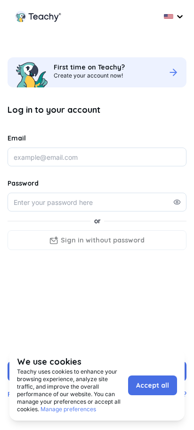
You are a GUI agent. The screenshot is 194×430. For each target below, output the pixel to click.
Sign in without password (103, 240)
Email (17, 138)
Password (23, 183)
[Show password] (177, 202)
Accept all (152, 385)
